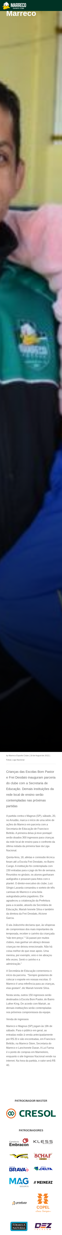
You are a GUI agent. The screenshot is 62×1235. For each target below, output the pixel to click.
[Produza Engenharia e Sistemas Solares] (18, 1211)
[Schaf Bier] (43, 1159)
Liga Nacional (18, 760)
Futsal (8, 760)
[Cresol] (31, 1117)
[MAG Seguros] (18, 1186)
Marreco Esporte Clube (19, 755)
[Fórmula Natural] (18, 1232)
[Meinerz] (43, 1183)
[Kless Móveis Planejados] (43, 1143)
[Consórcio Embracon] (18, 1145)
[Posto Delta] (43, 1170)
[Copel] (43, 1211)
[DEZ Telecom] (43, 1230)
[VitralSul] (18, 1157)
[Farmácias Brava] (18, 1170)
